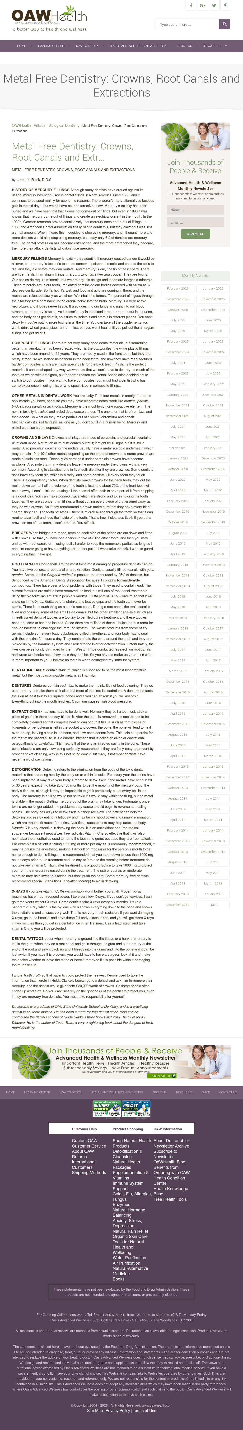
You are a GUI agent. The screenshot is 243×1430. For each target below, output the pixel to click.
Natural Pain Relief (130, 1231)
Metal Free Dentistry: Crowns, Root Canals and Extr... (72, 152)
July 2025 (178, 320)
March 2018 (178, 618)
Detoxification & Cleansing (127, 1153)
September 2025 (213, 310)
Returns (79, 1156)
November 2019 (213, 511)
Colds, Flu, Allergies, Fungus (132, 1196)
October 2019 (178, 522)
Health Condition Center (169, 1180)
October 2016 (213, 681)
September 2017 (178, 639)
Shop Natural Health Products (132, 1143)
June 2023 (213, 363)
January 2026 (213, 288)
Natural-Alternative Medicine (130, 1270)
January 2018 (178, 628)
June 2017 (213, 649)
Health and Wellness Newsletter (137, 46)
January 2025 (213, 341)
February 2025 (178, 341)
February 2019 (213, 554)
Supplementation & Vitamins (131, 1175)
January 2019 (178, 565)
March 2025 (213, 331)
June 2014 (178, 809)
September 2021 (178, 416)
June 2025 (213, 320)
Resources (212, 46)
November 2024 (213, 352)
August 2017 (213, 639)
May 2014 (213, 809)
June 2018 (213, 596)
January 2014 (213, 830)
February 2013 (178, 894)
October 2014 (178, 788)
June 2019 (177, 543)
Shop (21, 57)
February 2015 (178, 766)
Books (119, 1278)
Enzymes (121, 1204)
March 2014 (213, 820)
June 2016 (213, 703)
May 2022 (177, 384)
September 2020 (213, 469)
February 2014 (178, 830)
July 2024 (178, 363)
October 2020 (178, 469)
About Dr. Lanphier (171, 1140)
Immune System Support (128, 1185)
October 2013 (178, 851)
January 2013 (213, 894)
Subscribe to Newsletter (165, 1153)
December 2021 (213, 394)
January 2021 (178, 458)
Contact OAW (85, 1140)
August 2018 (213, 586)
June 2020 (178, 479)
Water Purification (129, 1257)
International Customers (83, 1164)
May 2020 (213, 479)
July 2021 (178, 426)
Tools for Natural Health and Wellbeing (128, 1247)
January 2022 (178, 394)
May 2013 (213, 873)
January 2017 (213, 671)
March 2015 (213, 756)
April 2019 (177, 554)
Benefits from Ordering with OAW (172, 1169)
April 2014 (177, 820)
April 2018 (213, 607)
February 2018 (213, 618)
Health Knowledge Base (171, 1191)
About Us (184, 46)
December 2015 (177, 724)
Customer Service (89, 1145)
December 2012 (177, 904)
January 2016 (213, 713)
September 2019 (213, 522)
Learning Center (50, 46)
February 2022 (213, 384)
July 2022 (213, 373)
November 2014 (213, 777)
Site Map (95, 1410)
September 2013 (213, 851)
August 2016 (213, 692)
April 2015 (177, 756)
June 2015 (178, 745)
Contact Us (46, 57)
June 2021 (213, 426)
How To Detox (86, 46)
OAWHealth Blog (169, 1161)
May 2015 (213, 745)
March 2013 (213, 883)
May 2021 (177, 437)
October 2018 (213, 575)
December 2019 (177, 511)
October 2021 (213, 405)
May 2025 (177, 331)
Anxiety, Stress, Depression (127, 1223)
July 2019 (213, 533)
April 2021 (213, 437)
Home (21, 46)
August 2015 (177, 734)
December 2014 (177, 777)
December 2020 (213, 458)
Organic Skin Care (130, 1236)
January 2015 (213, 766)
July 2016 (178, 703)
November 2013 (213, 841)
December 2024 (177, 352)
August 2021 (213, 416)
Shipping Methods (89, 1172)
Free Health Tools (170, 1199)
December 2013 (177, 841)
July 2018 (178, 596)
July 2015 (213, 734)
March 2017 (178, 671)
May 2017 (178, 660)
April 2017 (213, 660)
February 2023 (178, 373)
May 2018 (177, 607)
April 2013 (177, 883)
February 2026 (177, 288)
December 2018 (213, 565)
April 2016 (177, 713)
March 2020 (213, 490)
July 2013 (213, 862)
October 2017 (213, 628)
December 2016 (177, 681)
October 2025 (178, 310)
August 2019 (177, 533)
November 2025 (213, 299)
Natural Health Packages (126, 1164)
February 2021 (213, 448)
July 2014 (213, 798)
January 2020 (213, 501)
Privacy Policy (118, 1410)
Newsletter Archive (171, 1145)
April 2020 (177, 490)
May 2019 (213, 543)
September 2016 (178, 692)
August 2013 (177, 862)
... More (213, 904)
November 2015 (213, 724)
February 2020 (178, 501)
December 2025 (177, 299)
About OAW (83, 1151)
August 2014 (177, 798)
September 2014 (213, 788)
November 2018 (177, 575)
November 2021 (177, 405)
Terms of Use (144, 1410)
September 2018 (178, 586)
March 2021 (178, 448)
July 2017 (178, 649)
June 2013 (178, 873)
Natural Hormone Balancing (129, 1212)
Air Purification (126, 1263)
